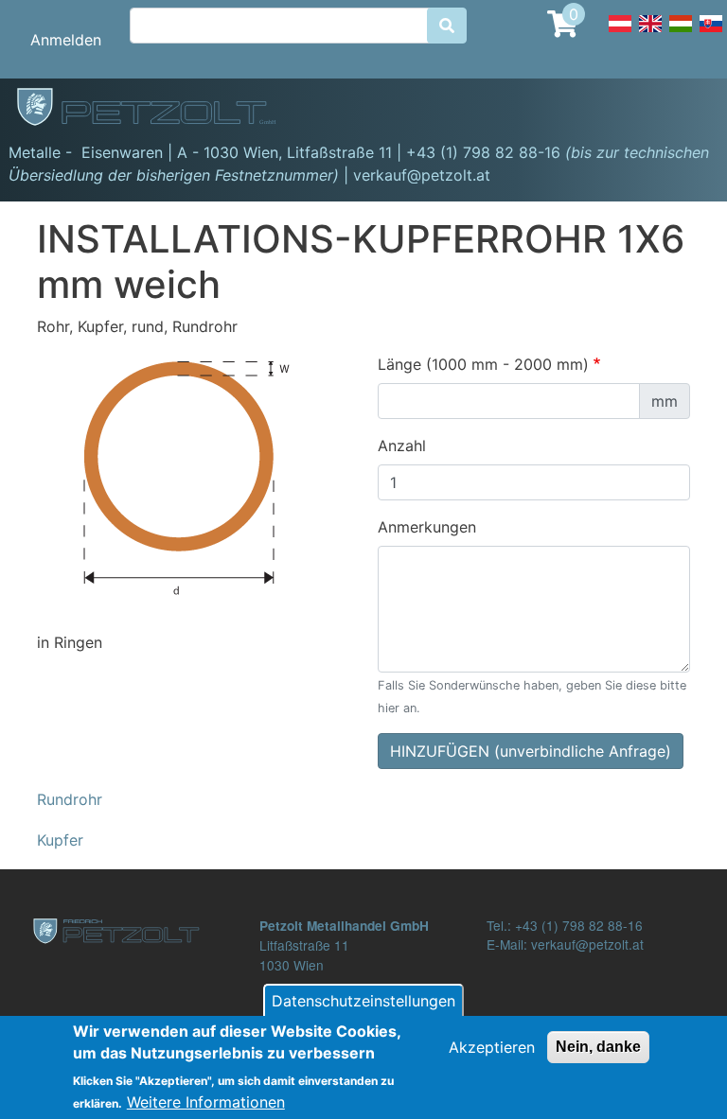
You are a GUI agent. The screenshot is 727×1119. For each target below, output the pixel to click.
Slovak (711, 34)
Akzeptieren (492, 1047)
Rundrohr (69, 799)
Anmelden (65, 39)
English (650, 34)
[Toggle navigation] (685, 110)
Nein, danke (598, 1047)
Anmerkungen (427, 526)
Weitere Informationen (206, 1102)
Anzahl (402, 445)
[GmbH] (157, 108)
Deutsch (620, 34)
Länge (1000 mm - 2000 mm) (483, 364)
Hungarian (680, 34)
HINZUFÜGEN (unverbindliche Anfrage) (530, 751)
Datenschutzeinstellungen (363, 1000)
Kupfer (60, 840)
